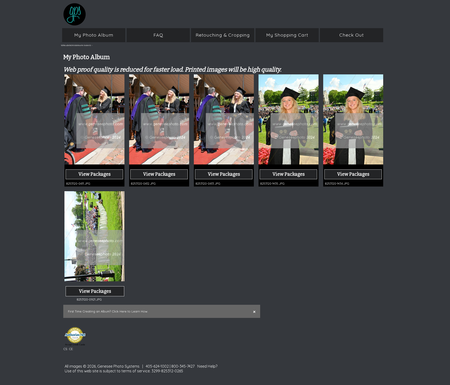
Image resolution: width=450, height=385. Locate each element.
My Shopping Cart (287, 35)
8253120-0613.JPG (207, 183)
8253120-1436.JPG (337, 183)
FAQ (158, 35)
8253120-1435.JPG (272, 183)
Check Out (351, 35)
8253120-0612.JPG (143, 183)
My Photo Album (93, 35)
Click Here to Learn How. (130, 311)
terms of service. (135, 371)
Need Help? (207, 366)
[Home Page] (154, 23)
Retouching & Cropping (223, 35)
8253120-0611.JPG (78, 183)
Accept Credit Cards (75, 344)
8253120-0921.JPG (89, 299)
